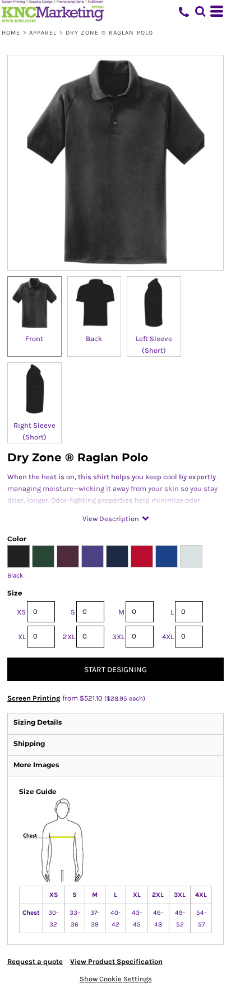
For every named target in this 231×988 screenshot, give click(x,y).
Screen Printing (34, 698)
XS (21, 612)
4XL (168, 636)
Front (34, 338)
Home (11, 32)
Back (94, 338)
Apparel (43, 32)
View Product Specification (116, 961)
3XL (118, 636)
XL (22, 636)
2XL (69, 636)
